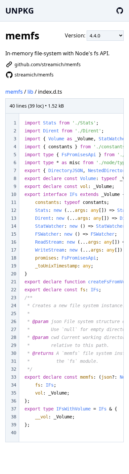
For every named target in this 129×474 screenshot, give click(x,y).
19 (13, 265)
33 (13, 377)
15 (13, 234)
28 (13, 337)
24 (13, 305)
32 (13, 369)
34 (13, 385)
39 (13, 424)
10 (13, 194)
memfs (14, 91)
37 (13, 408)
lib (30, 91)
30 (13, 353)
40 (13, 432)
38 (13, 416)
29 (13, 345)
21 (13, 281)
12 (13, 210)
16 (13, 242)
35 (13, 393)
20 (13, 273)
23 (13, 297)
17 (13, 250)
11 (13, 202)
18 (13, 258)
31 (13, 361)
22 (13, 289)
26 (13, 321)
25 (13, 313)
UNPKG (19, 10)
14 (13, 226)
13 (13, 218)
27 (13, 329)
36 (13, 400)
